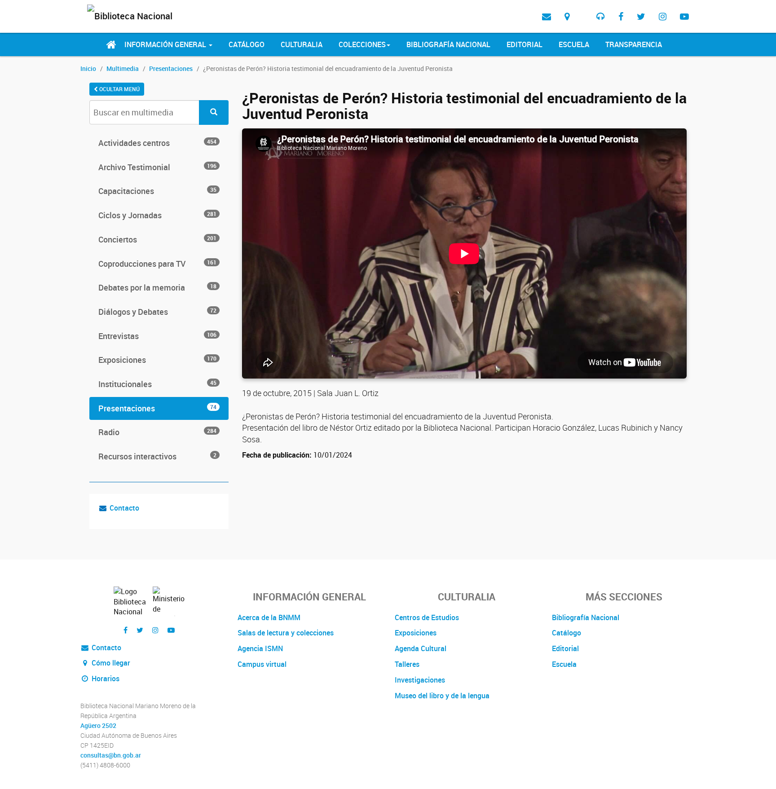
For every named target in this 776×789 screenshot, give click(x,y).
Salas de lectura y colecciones (286, 633)
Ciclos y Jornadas (157, 215)
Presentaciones (171, 68)
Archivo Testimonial (157, 167)
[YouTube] (684, 16)
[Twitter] (641, 16)
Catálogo (247, 44)
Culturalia (301, 44)
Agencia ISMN (260, 648)
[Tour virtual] (583, 9)
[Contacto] (546, 16)
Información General (166, 44)
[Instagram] (662, 16)
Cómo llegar (110, 663)
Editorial (524, 44)
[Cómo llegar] (567, 16)
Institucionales (157, 384)
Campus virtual (262, 664)
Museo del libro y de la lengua (442, 696)
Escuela (574, 44)
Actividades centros (157, 142)
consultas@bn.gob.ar (110, 755)
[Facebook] (621, 16)
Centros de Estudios (427, 617)
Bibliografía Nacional (448, 44)
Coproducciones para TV (157, 263)
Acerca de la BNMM (269, 617)
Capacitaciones (157, 190)
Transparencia (633, 44)
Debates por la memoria (157, 287)
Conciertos (157, 239)
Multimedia (122, 68)
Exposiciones (157, 359)
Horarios (104, 678)
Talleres (407, 664)
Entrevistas (157, 336)
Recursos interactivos (157, 456)
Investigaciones (420, 680)
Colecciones (362, 44)
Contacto (124, 508)
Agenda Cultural (420, 648)
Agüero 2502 (98, 726)
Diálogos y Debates (157, 311)
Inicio (88, 68)
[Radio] (601, 16)
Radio (157, 432)
